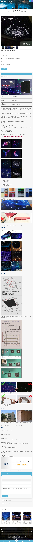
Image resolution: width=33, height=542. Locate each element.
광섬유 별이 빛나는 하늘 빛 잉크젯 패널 (27, 522)
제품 (8, 536)
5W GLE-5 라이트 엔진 (6, 521)
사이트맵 (25, 536)
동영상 (14, 536)
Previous (2, 518)
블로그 (22, 536)
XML (22, 537)
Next (31, 518)
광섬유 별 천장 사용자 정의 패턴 (9, 479)
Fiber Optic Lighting (9, 11)
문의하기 (19, 536)
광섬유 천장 (5, 470)
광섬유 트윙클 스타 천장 (12, 470)
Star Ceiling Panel (15, 11)
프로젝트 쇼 (11, 536)
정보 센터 (16, 536)
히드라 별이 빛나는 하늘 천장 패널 (16, 522)
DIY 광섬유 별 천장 (19, 470)
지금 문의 (4, 68)
